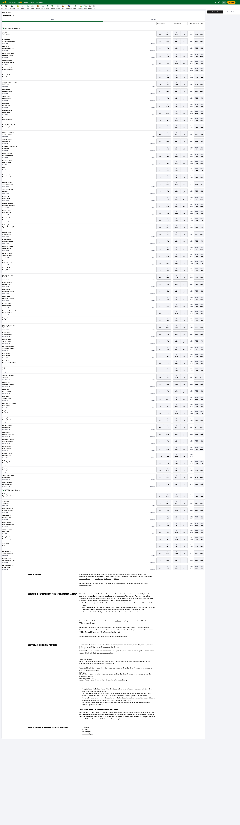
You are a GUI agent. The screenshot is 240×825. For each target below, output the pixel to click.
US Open (116, 579)
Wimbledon (107, 579)
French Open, (99, 579)
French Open (86, 731)
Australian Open (87, 734)
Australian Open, (84, 579)
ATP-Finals (118, 621)
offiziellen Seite (89, 636)
